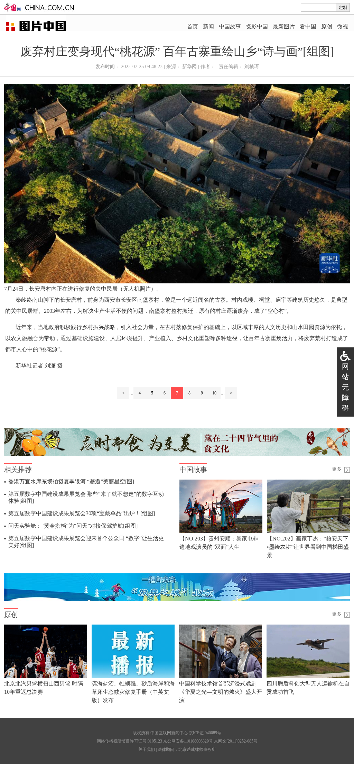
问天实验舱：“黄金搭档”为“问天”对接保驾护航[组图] (73, 526)
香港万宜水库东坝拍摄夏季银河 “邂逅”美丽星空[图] (71, 481)
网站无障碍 (345, 387)
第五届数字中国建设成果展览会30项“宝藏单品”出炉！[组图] (81, 513)
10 (214, 393)
